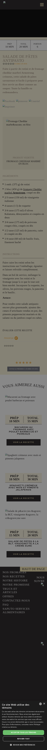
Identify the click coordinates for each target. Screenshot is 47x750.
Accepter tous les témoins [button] (23, 732)
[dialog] (23, 725)
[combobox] (40, 704)
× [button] (44, 704)
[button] (23, 745)
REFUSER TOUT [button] (23, 739)
